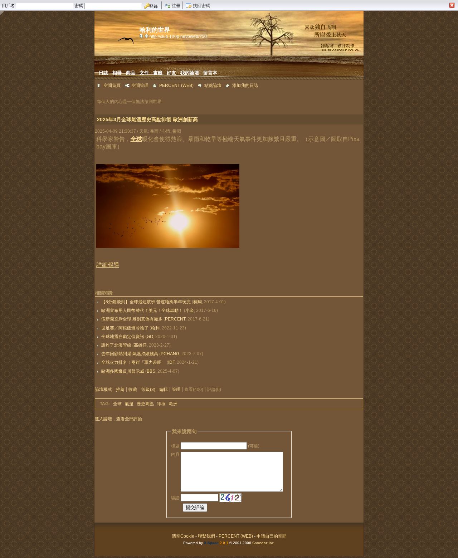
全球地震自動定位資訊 (122, 336)
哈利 (155, 328)
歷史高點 (145, 403)
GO (150, 336)
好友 (171, 72)
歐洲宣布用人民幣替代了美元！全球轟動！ (142, 310)
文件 (144, 72)
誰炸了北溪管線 (116, 345)
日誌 (103, 72)
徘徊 (161, 403)
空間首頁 (112, 85)
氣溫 (129, 403)
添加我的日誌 (245, 85)
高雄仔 (140, 345)
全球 (117, 403)
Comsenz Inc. (263, 543)
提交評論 (195, 507)
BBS (151, 371)
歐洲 (173, 403)
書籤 (157, 72)
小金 (189, 310)
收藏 (132, 389)
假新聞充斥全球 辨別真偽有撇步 (131, 319)
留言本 (210, 72)
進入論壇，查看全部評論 (118, 418)
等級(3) (148, 389)
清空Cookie (183, 536)
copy (142, 35)
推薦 (120, 389)
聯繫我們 (206, 536)
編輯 (163, 389)
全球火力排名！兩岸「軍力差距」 (133, 362)
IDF (171, 362)
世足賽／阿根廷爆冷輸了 (124, 328)
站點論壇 (212, 85)
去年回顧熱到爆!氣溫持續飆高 (129, 353)
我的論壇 (189, 72)
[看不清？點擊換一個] (230, 497)
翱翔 (197, 301)
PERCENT (175, 319)
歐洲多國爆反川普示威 (122, 371)
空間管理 (139, 85)
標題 (175, 446)
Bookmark (147, 35)
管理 (176, 389)
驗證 (175, 497)
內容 (175, 454)
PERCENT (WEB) (176, 85)
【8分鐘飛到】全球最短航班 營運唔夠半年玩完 (146, 301)
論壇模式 (103, 389)
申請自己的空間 (272, 536)
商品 (130, 72)
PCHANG (170, 353)
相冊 (117, 72)
